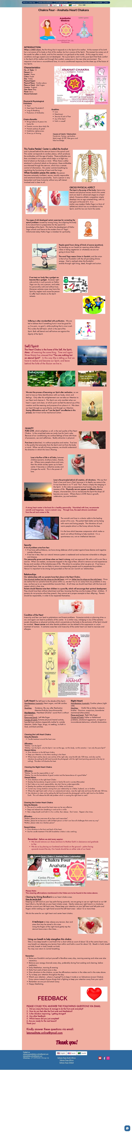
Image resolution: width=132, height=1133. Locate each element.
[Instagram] (108, 1058)
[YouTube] (100, 1058)
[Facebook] (104, 1058)
